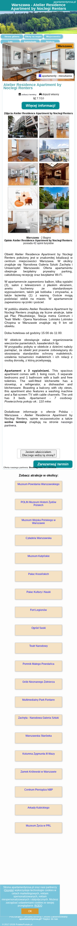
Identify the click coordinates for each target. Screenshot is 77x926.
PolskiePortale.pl (24, 924)
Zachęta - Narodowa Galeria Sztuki (38, 717)
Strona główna (11, 36)
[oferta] (40, 75)
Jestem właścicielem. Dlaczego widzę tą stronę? (38, 453)
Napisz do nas (50, 919)
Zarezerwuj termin (52, 464)
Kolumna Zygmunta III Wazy (38, 753)
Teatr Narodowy (38, 645)
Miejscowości (53, 36)
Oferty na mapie (33, 36)
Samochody (30, 41)
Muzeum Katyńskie (39, 556)
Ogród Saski (38, 627)
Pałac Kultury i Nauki (39, 592)
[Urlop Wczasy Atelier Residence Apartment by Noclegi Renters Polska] (23, 136)
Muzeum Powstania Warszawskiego (38, 484)
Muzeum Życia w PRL (38, 825)
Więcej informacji (40, 106)
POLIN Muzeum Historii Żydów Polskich (38, 504)
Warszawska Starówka (38, 735)
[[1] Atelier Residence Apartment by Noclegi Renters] (38, 62)
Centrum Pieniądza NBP (38, 789)
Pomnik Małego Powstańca (38, 663)
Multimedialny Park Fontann (38, 699)
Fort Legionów (38, 609)
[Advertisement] (38, 879)
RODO (38, 905)
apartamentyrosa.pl (64, 1)
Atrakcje (50, 41)
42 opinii (38, 243)
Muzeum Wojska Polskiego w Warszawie (39, 522)
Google (9, 890)
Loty (10, 41)
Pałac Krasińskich (38, 574)
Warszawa (65, 46)
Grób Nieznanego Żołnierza (38, 681)
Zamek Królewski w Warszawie (38, 771)
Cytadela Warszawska (39, 538)
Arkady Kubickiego (38, 807)
